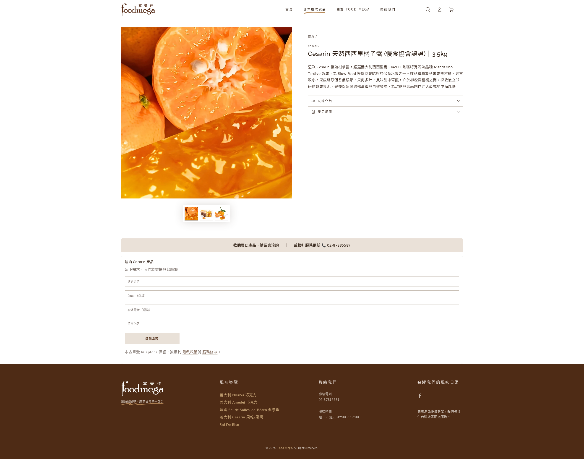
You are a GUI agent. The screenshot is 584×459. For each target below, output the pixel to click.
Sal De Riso (229, 424)
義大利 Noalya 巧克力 (238, 395)
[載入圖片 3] (221, 214)
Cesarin (314, 46)
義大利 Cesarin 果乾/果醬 (241, 417)
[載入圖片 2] (206, 214)
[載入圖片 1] (191, 214)
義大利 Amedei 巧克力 (238, 402)
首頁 (311, 36)
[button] (428, 10)
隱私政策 (190, 352)
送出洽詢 (152, 338)
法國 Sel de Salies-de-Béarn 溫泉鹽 (249, 409)
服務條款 (209, 352)
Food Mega (284, 448)
